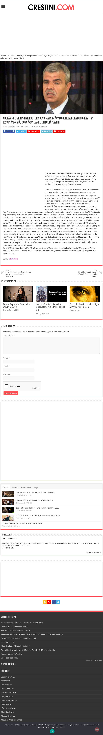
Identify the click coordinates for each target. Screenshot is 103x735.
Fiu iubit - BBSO (8, 642)
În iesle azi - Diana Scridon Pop (14, 626)
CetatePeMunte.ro (9, 700)
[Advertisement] (51, 34)
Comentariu (9, 335)
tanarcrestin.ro (7, 688)
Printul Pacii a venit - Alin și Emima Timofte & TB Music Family (28, 650)
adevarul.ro (13, 259)
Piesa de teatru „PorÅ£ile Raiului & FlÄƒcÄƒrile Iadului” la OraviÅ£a (18, 273)
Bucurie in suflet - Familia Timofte (15, 630)
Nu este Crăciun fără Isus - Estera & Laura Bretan (22, 623)
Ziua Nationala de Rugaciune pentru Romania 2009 (37, 508)
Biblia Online (97, 552)
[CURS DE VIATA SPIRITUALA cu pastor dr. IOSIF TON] (8, 518)
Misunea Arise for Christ (11, 720)
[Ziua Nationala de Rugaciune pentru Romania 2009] (8, 510)
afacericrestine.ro (8, 708)
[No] (100, 728)
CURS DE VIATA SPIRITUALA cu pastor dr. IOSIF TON (38, 516)
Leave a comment (40, 127)
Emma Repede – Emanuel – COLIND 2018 (16, 305)
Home (3, 56)
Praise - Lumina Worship (11, 654)
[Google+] (49, 602)
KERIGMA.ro (6, 704)
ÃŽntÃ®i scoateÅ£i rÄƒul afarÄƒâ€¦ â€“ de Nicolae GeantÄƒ (87, 273)
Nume (6, 358)
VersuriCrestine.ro (97, 660)
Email (6, 366)
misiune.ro (5, 681)
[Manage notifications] (97, 729)
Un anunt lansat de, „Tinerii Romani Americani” (22, 523)
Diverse (11, 56)
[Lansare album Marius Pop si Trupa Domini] (8, 502)
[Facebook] (54, 602)
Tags (36, 487)
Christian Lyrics (7, 712)
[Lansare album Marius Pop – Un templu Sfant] (8, 494)
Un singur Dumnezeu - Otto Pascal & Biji (18, 638)
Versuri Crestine (8, 677)
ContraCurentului (8, 692)
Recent (15, 487)
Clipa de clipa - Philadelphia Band (15, 646)
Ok (52, 731)
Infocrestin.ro (7, 696)
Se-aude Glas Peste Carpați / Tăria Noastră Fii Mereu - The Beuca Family (32, 634)
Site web (6, 374)
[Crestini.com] (51, 7)
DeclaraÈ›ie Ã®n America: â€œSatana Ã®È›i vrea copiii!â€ (50, 307)
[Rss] (45, 602)
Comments (26, 487)
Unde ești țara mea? (9, 658)
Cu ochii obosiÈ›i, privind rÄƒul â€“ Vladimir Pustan (84, 305)
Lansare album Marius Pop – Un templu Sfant (35, 492)
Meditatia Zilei (8, 548)
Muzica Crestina (8, 716)
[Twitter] (58, 602)
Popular (6, 487)
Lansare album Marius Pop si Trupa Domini (34, 500)
